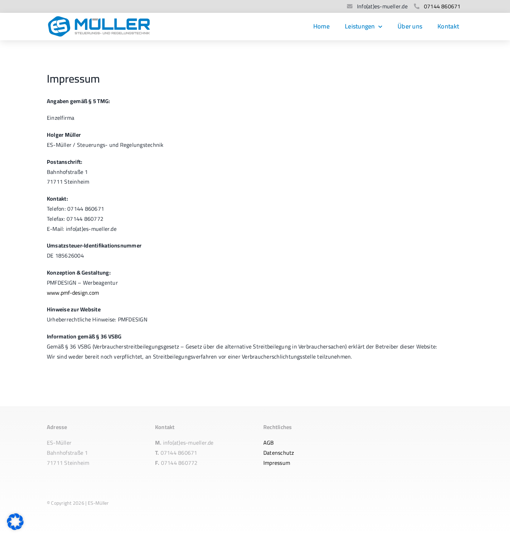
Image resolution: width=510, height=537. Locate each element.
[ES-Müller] (99, 18)
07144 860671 (442, 6)
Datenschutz (278, 452)
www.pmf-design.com (73, 292)
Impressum (276, 463)
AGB (268, 442)
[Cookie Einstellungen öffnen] (15, 528)
